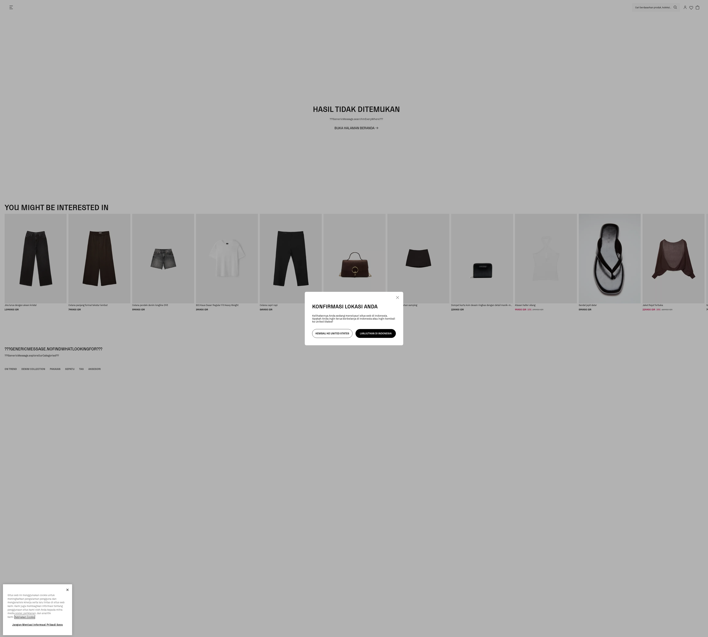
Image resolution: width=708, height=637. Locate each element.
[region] (37, 609)
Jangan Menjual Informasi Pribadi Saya (37, 624)
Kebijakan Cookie (25, 617)
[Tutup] (67, 590)
